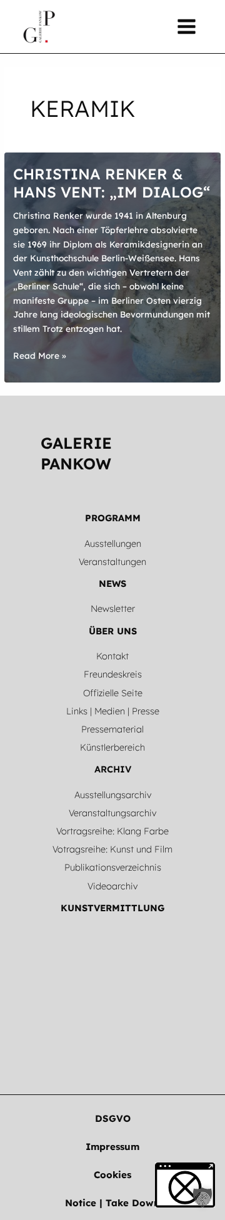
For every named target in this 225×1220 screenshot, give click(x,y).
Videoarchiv (113, 886)
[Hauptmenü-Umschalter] (187, 27)
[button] (113, 1118)
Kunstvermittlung (112, 908)
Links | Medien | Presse (112, 711)
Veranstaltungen (112, 562)
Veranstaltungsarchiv (112, 813)
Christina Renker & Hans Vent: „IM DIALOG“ (111, 182)
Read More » (39, 356)
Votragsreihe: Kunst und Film (112, 849)
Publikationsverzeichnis (112, 867)
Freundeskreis (113, 674)
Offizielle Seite (112, 693)
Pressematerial (112, 729)
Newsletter (113, 608)
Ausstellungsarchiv (112, 795)
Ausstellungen (112, 543)
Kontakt (112, 656)
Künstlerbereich (112, 747)
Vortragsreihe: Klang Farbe (112, 831)
